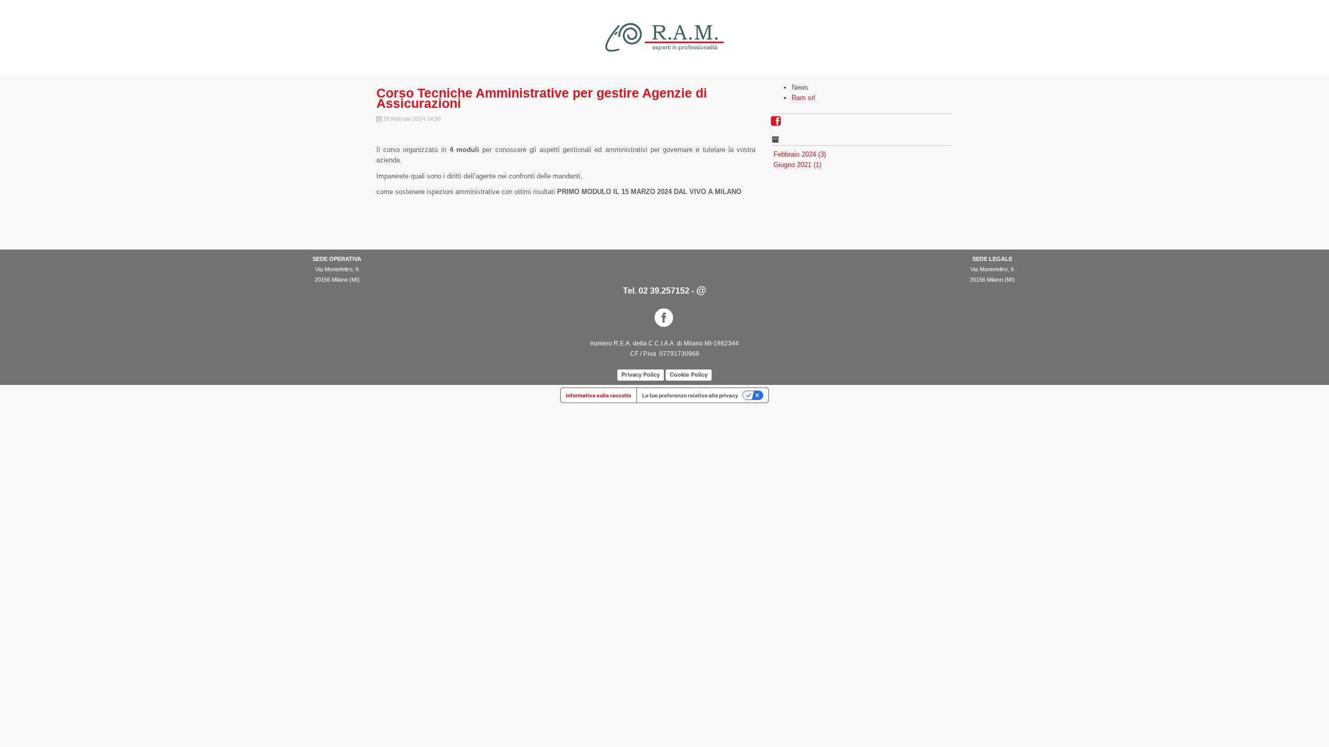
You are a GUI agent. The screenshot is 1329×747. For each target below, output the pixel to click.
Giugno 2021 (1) (797, 165)
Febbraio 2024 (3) (800, 154)
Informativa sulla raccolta (598, 395)
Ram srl (803, 98)
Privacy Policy (640, 374)
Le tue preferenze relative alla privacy (690, 395)
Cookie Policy (689, 374)
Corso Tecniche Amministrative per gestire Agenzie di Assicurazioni (541, 98)
